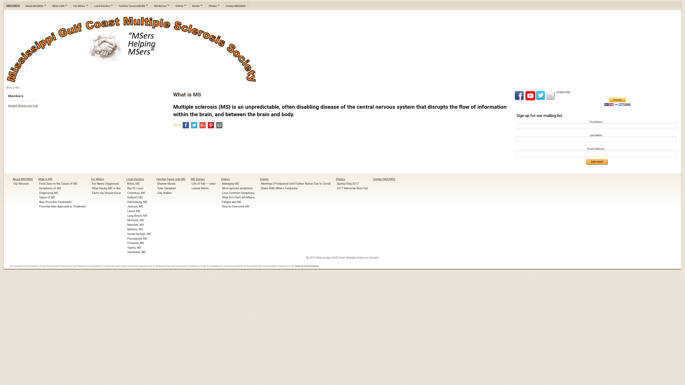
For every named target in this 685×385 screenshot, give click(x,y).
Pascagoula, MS (137, 238)
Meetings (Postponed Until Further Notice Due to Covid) (296, 183)
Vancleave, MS (136, 252)
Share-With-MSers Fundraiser (279, 188)
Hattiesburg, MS (137, 202)
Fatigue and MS (231, 202)
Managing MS (230, 183)
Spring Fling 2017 (348, 183)
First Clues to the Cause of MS (58, 183)
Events (196, 6)
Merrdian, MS (135, 225)
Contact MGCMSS (235, 6)
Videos (179, 6)
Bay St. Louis (135, 188)
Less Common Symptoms (238, 193)
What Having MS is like (106, 188)
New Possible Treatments (55, 202)
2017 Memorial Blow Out (352, 188)
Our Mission (21, 183)
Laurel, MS (133, 211)
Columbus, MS (136, 193)
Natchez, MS (135, 229)
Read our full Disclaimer (307, 266)
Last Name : (596, 135)
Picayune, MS (135, 243)
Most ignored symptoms (237, 188)
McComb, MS (135, 220)
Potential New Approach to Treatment (62, 206)
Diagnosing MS (48, 193)
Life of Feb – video (204, 183)
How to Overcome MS (235, 206)
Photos (213, 6)
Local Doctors (102, 6)
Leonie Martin (200, 188)
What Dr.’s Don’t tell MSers (238, 197)
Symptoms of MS (50, 188)
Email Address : (596, 148)
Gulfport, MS (135, 197)
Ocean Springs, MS (139, 234)
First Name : (597, 121)
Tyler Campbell (166, 188)
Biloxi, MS (133, 183)
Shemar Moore (166, 183)
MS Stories (160, 6)
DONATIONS (563, 92)
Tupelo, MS (134, 247)
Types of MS (47, 197)
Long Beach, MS (137, 215)
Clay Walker (164, 193)
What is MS (58, 6)
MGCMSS (13, 6)
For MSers (79, 6)
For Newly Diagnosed (105, 183)
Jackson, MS (135, 206)
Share (177, 125)
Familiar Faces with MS (132, 6)
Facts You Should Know (106, 193)
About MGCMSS (34, 6)
